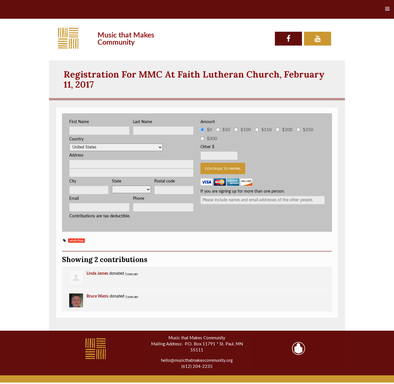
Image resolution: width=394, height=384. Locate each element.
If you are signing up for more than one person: (242, 191)
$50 (226, 130)
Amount (207, 122)
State (116, 181)
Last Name (142, 122)
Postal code (164, 181)
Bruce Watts (97, 296)
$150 (266, 130)
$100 (246, 130)
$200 (287, 130)
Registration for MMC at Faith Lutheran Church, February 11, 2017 (193, 79)
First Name (79, 122)
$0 (209, 130)
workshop (76, 240)
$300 (212, 139)
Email (74, 199)
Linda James (97, 274)
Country (76, 139)
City (72, 181)
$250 (308, 130)
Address (76, 155)
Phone (138, 199)
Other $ (207, 147)
